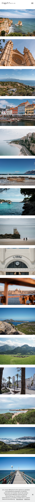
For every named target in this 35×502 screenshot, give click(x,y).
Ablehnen (27, 499)
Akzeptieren (19, 499)
